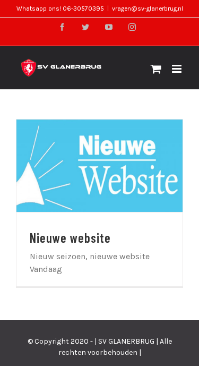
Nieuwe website (86, 165)
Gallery (112, 165)
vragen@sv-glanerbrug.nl (147, 8)
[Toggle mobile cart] (156, 68)
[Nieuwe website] (99, 166)
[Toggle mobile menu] (177, 68)
